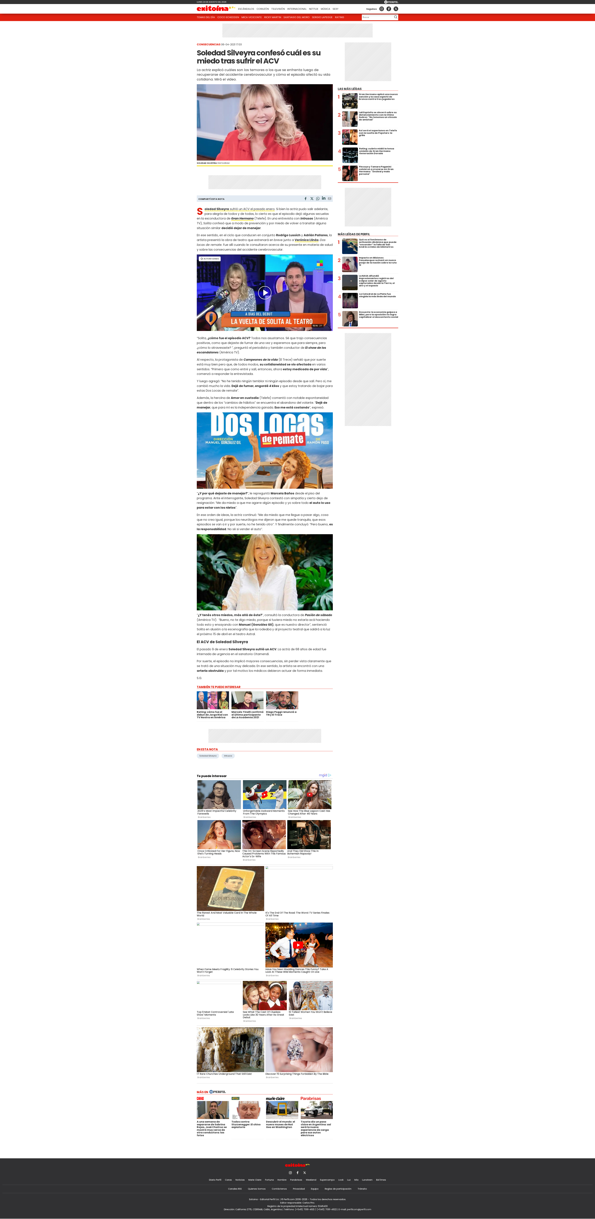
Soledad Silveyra (207, 755)
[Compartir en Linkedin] (323, 198)
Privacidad (299, 1188)
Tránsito (362, 1188)
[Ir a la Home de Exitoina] (216, 9)
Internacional (296, 9)
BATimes (381, 1179)
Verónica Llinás (306, 240)
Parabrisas (296, 1179)
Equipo (315, 1188)
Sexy (335, 9)
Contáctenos (279, 1188)
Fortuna (269, 1179)
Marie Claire (254, 1179)
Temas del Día (206, 17)
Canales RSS (235, 1188)
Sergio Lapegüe (322, 17)
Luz (349, 1179)
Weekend (311, 1179)
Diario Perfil (215, 1179)
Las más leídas (350, 89)
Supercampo (327, 1179)
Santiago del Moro (297, 17)
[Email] (329, 199)
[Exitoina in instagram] (381, 9)
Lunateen (367, 1179)
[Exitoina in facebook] (388, 9)
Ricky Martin (272, 17)
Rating (339, 17)
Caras (228, 1179)
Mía (356, 1179)
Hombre (282, 1179)
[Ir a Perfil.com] (391, 2)
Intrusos (228, 755)
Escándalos (246, 9)
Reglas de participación (338, 1188)
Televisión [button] (278, 9)
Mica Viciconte (251, 17)
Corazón (263, 9)
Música (325, 9)
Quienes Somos (257, 1188)
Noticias (240, 1179)
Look (341, 1179)
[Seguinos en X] (396, 9)
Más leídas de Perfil (354, 234)
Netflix (313, 9)
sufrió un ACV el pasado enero (240, 209)
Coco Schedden (228, 17)
